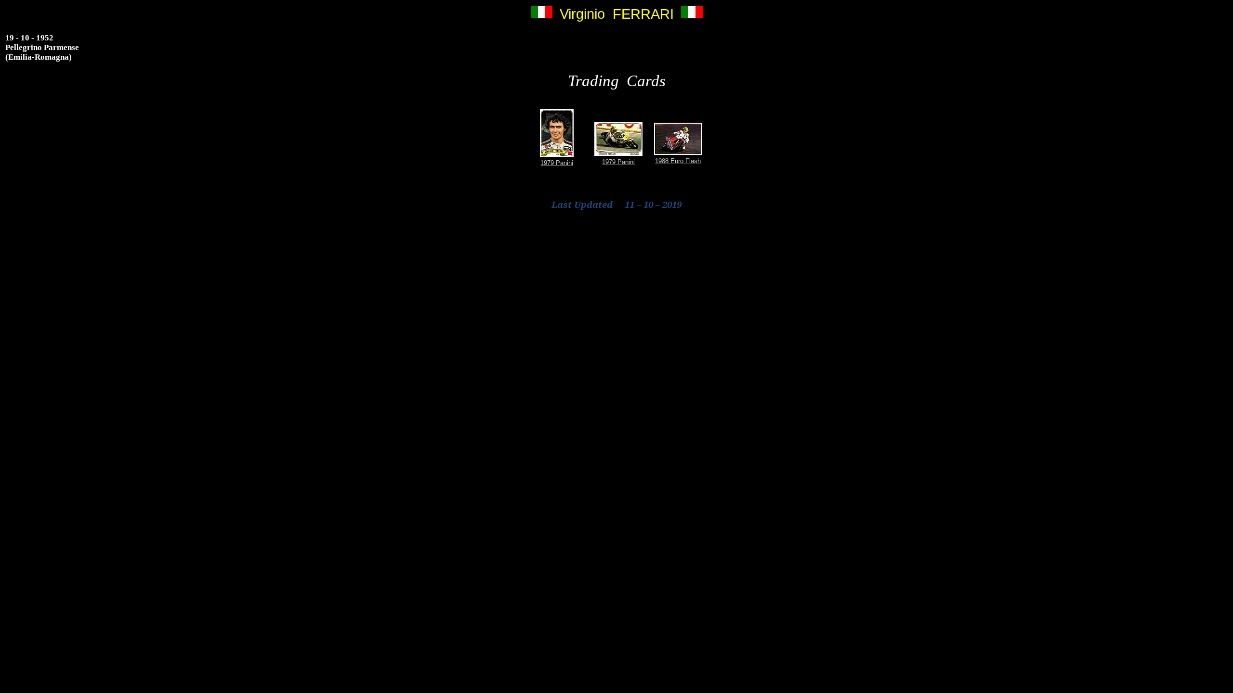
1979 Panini (556, 163)
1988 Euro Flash (678, 161)
